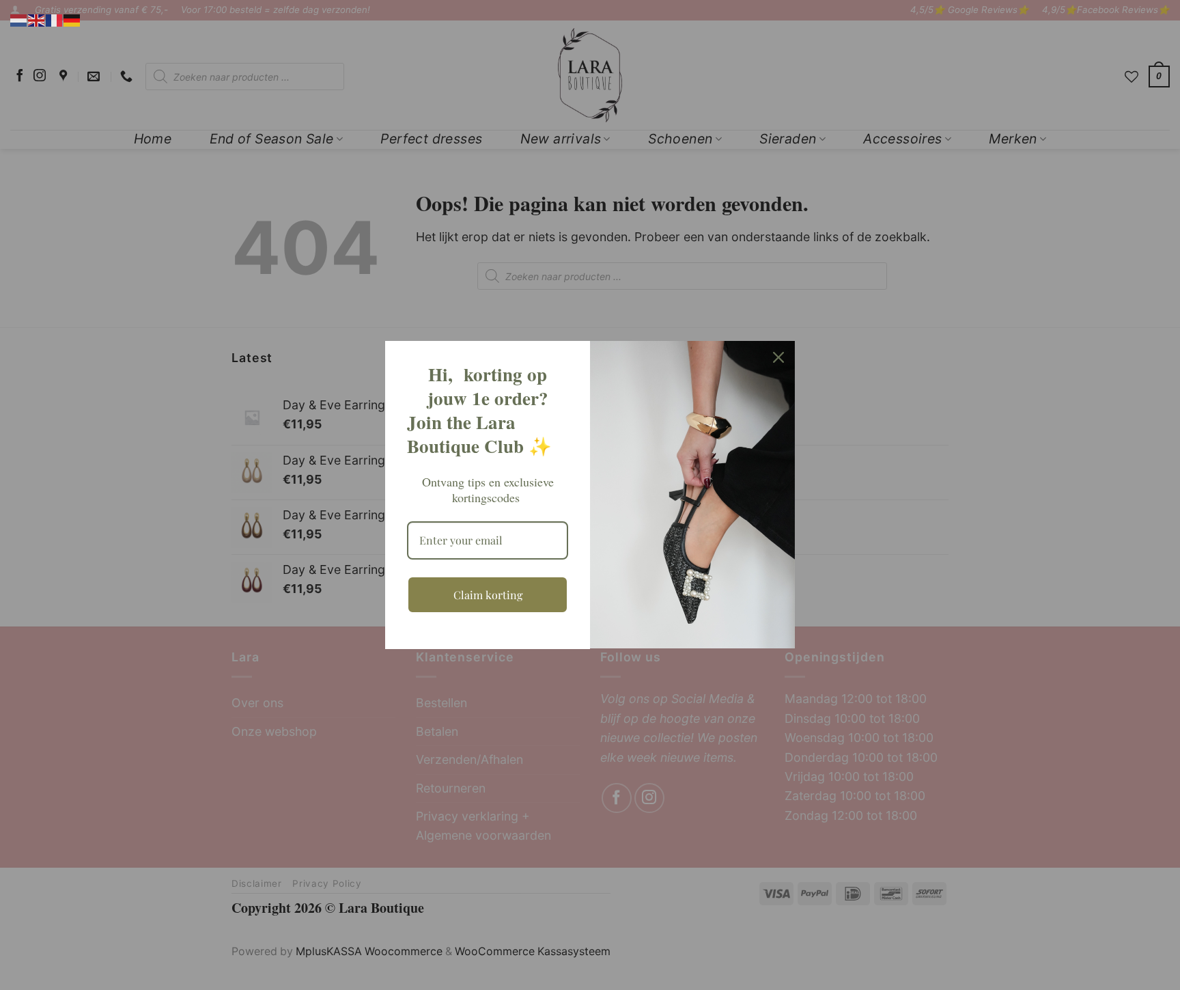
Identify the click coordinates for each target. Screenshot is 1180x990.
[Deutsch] (72, 19)
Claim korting (487, 595)
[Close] (778, 357)
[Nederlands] (19, 19)
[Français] (55, 19)
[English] (37, 19)
